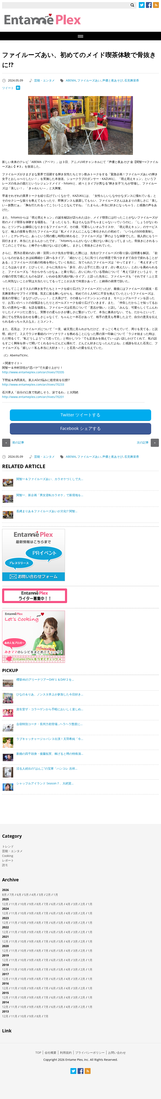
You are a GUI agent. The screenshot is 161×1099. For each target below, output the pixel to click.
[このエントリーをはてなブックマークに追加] (18, 89)
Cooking (7, 856)
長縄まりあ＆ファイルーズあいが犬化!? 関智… (46, 511)
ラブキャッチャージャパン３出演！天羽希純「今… (49, 739)
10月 (23, 904)
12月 (5, 904)
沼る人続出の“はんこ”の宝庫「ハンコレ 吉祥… (46, 768)
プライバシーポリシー (90, 1053)
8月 (4, 895)
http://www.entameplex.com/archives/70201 (33, 397)
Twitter (142, 5)
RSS (156, 5)
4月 (33, 895)
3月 (41, 895)
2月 (48, 895)
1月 (55, 895)
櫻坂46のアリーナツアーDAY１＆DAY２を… (45, 679)
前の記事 (14, 442)
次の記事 (146, 442)
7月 (11, 895)
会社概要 (50, 1053)
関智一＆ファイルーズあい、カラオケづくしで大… (49, 479)
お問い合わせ (117, 1053)
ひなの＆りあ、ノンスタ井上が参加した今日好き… (49, 694)
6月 (19, 895)
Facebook (149, 5)
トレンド (8, 846)
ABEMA (71, 80)
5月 (26, 895)
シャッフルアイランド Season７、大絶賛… (45, 783)
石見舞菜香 (131, 80)
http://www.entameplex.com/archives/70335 (33, 372)
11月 (14, 904)
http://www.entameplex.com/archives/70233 (33, 384)
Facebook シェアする (80, 428)
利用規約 (66, 1053)
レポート (8, 860)
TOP (38, 1053)
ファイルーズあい (89, 80)
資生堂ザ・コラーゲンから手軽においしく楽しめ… (49, 709)
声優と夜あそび (112, 80)
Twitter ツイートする (80, 415)
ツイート (8, 88)
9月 (31, 904)
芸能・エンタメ (44, 80)
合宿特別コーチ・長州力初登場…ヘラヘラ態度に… (49, 724)
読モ (5, 865)
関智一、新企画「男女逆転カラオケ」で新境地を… (49, 495)
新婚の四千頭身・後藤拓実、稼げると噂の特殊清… (49, 754)
